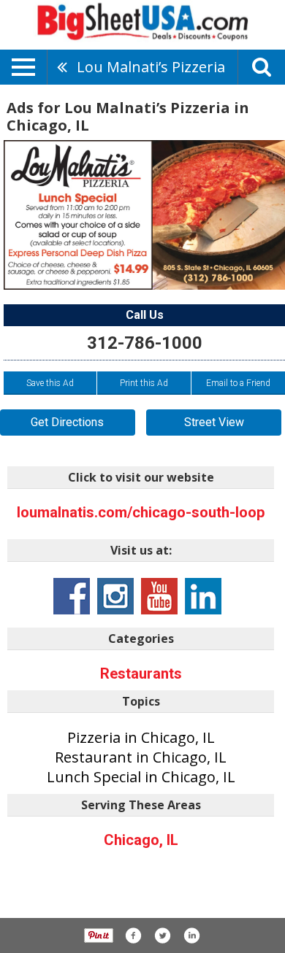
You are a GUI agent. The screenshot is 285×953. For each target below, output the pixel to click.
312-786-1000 (144, 343)
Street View (214, 422)
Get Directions (67, 422)
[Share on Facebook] (132, 935)
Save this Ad (50, 383)
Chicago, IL (141, 840)
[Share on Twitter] (162, 935)
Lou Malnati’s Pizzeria (151, 67)
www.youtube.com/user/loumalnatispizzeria (159, 596)
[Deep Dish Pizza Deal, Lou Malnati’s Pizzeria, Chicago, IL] (144, 215)
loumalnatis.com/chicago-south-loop (141, 512)
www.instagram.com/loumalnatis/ (115, 596)
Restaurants (141, 673)
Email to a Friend (238, 383)
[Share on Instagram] (191, 935)
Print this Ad (144, 383)
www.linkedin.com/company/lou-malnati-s (203, 596)
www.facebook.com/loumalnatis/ (71, 596)
